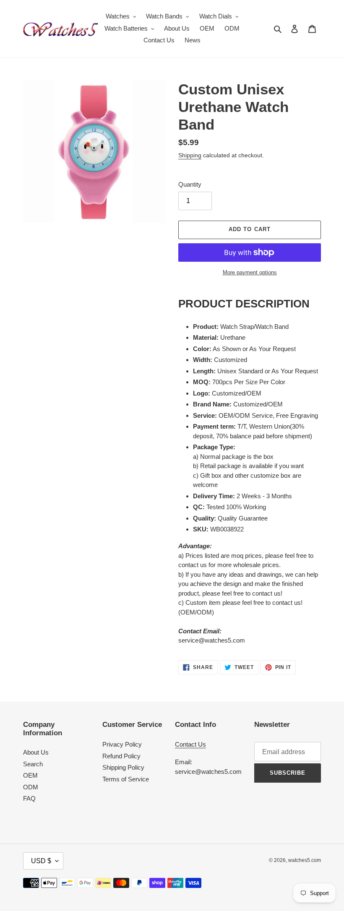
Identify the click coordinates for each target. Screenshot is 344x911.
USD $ (41, 860)
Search (33, 764)
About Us (36, 752)
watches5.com (304, 860)
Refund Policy (121, 756)
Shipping (189, 155)
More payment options (250, 272)
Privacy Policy (122, 744)
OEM (30, 775)
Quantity (189, 184)
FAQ (29, 798)
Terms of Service (125, 779)
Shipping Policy (123, 767)
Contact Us (190, 744)
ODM (30, 787)
